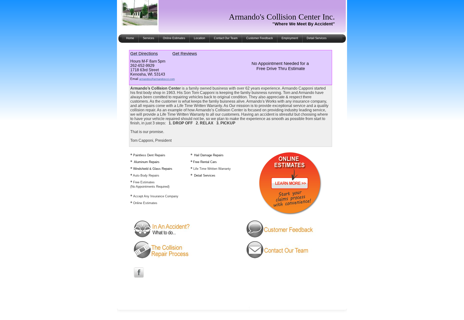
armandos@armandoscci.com (157, 79)
